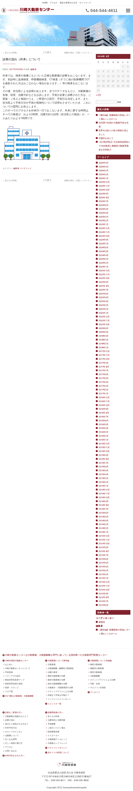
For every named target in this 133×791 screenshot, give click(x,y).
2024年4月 (104, 255)
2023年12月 (104, 270)
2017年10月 (104, 359)
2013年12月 (104, 536)
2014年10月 (104, 497)
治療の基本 (52, 672)
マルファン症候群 (98, 687)
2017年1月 (104, 393)
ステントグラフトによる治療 (60, 691)
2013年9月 (104, 547)
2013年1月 (104, 578)
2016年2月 (104, 436)
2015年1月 (104, 486)
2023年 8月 (104, 286)
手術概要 (51, 724)
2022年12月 (104, 316)
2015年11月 (104, 447)
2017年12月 (104, 351)
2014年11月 (104, 493)
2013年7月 (104, 555)
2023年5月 (104, 297)
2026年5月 (104, 163)
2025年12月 (104, 182)
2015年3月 (104, 478)
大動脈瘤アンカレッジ (57, 739)
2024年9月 (104, 240)
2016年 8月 (104, 413)
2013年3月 (104, 570)
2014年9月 (104, 501)
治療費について (12, 735)
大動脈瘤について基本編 (58, 660)
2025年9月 (104, 193)
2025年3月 (104, 217)
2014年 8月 (104, 505)
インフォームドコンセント (59, 699)
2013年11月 (104, 540)
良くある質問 (11, 739)
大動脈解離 (95, 676)
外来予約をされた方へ (14, 755)
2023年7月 (104, 290)
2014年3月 (104, 524)
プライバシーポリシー (57, 748)
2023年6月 (104, 293)
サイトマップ (85, 3)
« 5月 (98, 95)
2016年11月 (104, 401)
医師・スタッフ (12, 687)
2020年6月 (104, 328)
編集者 (33, 69)
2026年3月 (104, 170)
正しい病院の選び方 (14, 743)
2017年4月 (104, 382)
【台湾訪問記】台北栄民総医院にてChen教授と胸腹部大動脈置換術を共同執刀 (114, 146)
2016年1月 (104, 440)
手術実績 (9, 672)
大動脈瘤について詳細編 (101, 660)
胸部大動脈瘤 (96, 664)
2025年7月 (104, 201)
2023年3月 (104, 305)
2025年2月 (104, 220)
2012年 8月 (104, 597)
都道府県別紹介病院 (14, 684)
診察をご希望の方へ (14, 712)
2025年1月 (104, 224)
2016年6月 (104, 420)
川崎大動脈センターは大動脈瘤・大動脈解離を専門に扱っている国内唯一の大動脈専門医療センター (56, 655)
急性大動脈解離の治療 (57, 684)
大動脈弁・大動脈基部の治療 (60, 687)
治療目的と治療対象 (56, 720)
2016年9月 (104, 409)
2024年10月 (104, 236)
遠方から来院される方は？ (16, 724)
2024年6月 (104, 247)
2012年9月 (104, 593)
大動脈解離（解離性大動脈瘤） (61, 668)
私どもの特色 (10, 53)
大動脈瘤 (51, 664)
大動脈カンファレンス (57, 743)
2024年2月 (104, 263)
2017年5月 (104, 378)
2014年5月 (104, 516)
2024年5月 (104, 251)
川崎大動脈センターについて (17, 668)
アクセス (54, 3)
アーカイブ (95, 692)
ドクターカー (53, 735)
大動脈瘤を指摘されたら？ (16, 716)
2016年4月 (104, 428)
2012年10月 (104, 590)
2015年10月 (104, 451)
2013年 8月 (104, 551)
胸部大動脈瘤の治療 (56, 676)
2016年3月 (104, 432)
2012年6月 (104, 605)
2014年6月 (104, 513)
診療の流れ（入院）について (78, 53)
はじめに (9, 664)
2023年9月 (104, 282)
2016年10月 (104, 405)
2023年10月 (104, 278)
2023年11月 (104, 274)
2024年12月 (104, 228)
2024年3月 (104, 259)
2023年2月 (104, 309)
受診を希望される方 (68, 3)
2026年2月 (104, 174)
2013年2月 (104, 574)
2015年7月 (104, 463)
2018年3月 (104, 340)
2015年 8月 (104, 459)
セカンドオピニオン (14, 732)
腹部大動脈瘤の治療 (56, 680)
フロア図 (9, 691)
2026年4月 (104, 166)
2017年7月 (104, 370)
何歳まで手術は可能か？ (58, 695)
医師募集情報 (53, 732)
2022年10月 (104, 324)
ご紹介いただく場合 (56, 728)
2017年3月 (104, 386)
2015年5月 (104, 470)
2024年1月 (104, 266)
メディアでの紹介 (13, 676)
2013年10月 (104, 543)
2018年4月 (104, 336)
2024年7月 (104, 243)
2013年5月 (104, 563)
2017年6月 (104, 374)
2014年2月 (104, 528)
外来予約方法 (11, 728)
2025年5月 (104, 209)
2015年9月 (104, 455)
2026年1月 (104, 178)
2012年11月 (104, 586)
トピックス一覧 (54, 704)
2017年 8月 (104, 367)
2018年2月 (104, 343)
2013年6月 (104, 559)
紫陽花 (102, 622)
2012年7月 (104, 601)
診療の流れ (10, 720)
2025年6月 (104, 205)
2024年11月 (104, 232)
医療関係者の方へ (55, 712)
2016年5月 (104, 424)
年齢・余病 (95, 684)
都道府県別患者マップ (14, 680)
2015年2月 (104, 482)
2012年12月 (104, 582)
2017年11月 (104, 355)
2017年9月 (104, 363)
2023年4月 (104, 301)
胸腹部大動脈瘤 (97, 668)
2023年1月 (104, 313)
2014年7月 (104, 509)
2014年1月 (104, 532)
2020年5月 (104, 332)
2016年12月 (104, 397)
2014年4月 (104, 520)
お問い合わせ (11, 751)
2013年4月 (104, 566)
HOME (45, 3)
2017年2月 (104, 389)
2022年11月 (104, 320)
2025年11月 (104, 186)
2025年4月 (104, 213)
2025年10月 (104, 190)
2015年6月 (104, 466)
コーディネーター (105, 618)
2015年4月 (104, 474)
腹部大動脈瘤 (96, 672)
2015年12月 (104, 443)
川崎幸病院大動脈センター (16, 660)
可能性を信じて (106, 138)
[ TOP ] (47, 52)
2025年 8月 (104, 197)
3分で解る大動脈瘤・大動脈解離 (19, 696)
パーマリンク (25, 168)
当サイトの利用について (58, 752)
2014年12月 (104, 489)
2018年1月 (104, 347)
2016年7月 (104, 416)
